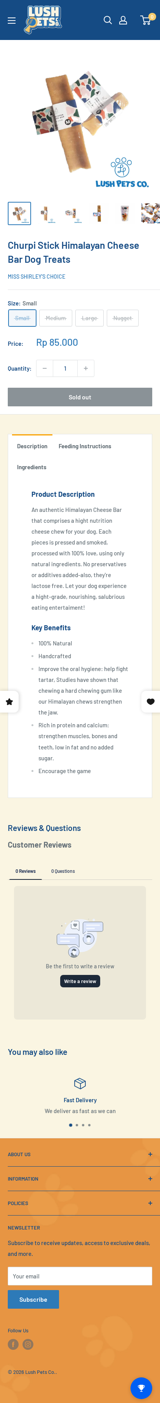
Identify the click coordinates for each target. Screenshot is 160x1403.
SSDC (32, 1387)
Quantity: (19, 368)
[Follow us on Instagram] (28, 1344)
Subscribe (33, 1299)
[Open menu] (12, 20)
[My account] (123, 20)
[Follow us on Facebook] (13, 1344)
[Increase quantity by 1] (86, 368)
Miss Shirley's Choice (36, 276)
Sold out (80, 397)
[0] (146, 20)
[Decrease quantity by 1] (45, 368)
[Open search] (108, 20)
